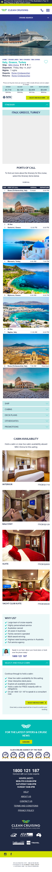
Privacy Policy (26, 810)
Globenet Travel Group (31, 864)
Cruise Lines (13, 59)
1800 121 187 (19, 655)
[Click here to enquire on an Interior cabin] (26, 466)
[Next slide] (46, 38)
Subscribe (26, 742)
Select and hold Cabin (37, 98)
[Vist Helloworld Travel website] (18, 842)
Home (4, 59)
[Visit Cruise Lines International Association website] (13, 835)
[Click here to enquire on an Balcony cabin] (26, 505)
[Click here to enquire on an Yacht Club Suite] (26, 585)
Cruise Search (26, 17)
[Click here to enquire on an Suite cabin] (26, 545)
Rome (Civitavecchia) (20, 73)
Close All (26, 182)
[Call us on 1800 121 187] (42, 10)
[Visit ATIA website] (26, 835)
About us (26, 796)
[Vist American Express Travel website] (33, 842)
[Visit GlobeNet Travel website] (39, 835)
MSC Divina (35, 59)
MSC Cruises (25, 59)
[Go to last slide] (5, 38)
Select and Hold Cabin (35, 703)
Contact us (26, 801)
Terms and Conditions (26, 805)
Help (26, 791)
